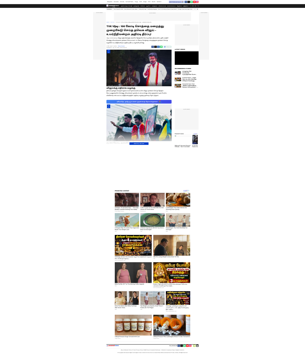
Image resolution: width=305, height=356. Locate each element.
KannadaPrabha (129, 1)
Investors (182, 350)
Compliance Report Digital (172, 350)
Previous (195, 9)
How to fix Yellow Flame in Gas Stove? (167, 9)
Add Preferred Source (175, 2)
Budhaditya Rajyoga (152, 9)
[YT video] (194, 2)
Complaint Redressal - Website (157, 350)
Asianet (112, 345)
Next (197, 9)
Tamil (140, 1)
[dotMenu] (191, 6)
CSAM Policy (146, 350)
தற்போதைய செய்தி (126, 6)
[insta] (197, 2)
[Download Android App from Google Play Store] (194, 346)
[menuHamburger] (195, 6)
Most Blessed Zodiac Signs (130, 9)
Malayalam (109, 1)
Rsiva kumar (121, 46)
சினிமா (143, 6)
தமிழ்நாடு (136, 6)
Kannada (122, 1)
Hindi (149, 1)
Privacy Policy (139, 350)
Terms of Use (132, 350)
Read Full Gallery (139, 143)
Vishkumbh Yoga (142, 9)
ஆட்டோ (148, 6)
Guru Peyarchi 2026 (118, 9)
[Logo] (113, 6)
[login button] (193, 6)
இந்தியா (185, 6)
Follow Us (168, 46)
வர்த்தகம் (154, 6)
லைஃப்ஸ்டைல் (171, 6)
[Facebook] (186, 2)
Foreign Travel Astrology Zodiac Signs (187, 9)
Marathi (153, 1)
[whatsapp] (191, 2)
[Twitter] (188, 2)
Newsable (116, 1)
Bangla (145, 1)
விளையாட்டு (162, 6)
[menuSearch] (198, 6)
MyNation (159, 1)
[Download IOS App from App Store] (197, 346)
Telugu (136, 1)
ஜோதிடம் (179, 6)
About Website (124, 350)
